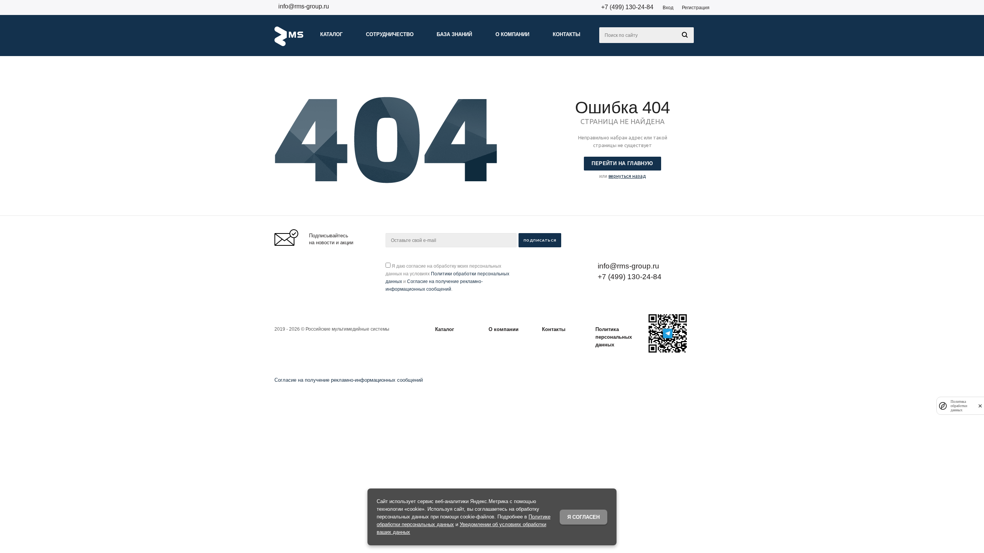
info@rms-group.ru (303, 6)
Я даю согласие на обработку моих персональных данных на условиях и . (447, 277)
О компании (504, 329)
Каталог (444, 329)
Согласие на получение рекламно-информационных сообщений (348, 380)
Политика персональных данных (613, 337)
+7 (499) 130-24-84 (627, 7)
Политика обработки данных (959, 405)
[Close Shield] (980, 406)
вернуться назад (627, 176)
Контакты (553, 329)
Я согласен (583, 517)
